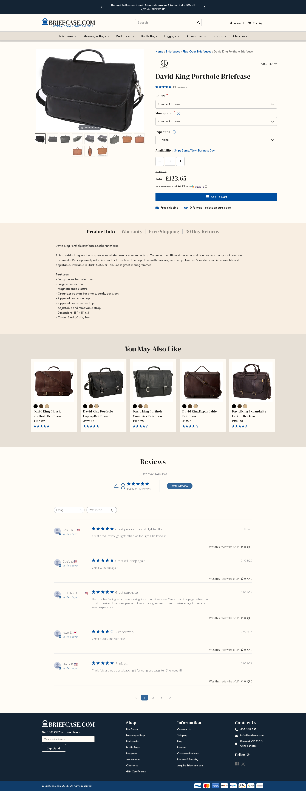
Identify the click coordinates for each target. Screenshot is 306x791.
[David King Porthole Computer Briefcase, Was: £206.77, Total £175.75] (153, 382)
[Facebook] (237, 764)
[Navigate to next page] (170, 697)
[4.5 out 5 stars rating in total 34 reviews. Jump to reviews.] (141, 426)
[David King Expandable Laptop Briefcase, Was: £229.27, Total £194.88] (252, 382)
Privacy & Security (187, 759)
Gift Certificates (136, 771)
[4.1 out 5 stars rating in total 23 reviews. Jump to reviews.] (191, 426)
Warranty (132, 231)
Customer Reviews (188, 753)
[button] (216, 186)
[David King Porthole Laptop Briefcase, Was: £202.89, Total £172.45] (103, 382)
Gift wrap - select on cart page (210, 207)
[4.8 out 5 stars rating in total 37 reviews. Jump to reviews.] (42, 426)
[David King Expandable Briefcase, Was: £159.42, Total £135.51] (202, 382)
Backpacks (123, 36)
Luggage (170, 36)
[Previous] (101, 7)
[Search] (198, 23)
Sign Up (52, 749)
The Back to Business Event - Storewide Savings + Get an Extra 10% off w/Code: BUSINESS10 (153, 7)
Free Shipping (164, 231)
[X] (243, 764)
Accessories (194, 36)
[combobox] (69, 510)
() (260, 23)
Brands (218, 36)
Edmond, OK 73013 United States (251, 743)
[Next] (204, 7)
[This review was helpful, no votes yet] (242, 547)
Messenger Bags (95, 36)
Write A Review (180, 486)
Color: (161, 96)
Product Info (101, 231)
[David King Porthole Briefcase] (40, 138)
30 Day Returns (202, 231)
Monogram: (167, 113)
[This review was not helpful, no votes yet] (248, 547)
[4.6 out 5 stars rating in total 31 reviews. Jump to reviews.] (240, 426)
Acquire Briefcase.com (190, 765)
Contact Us (184, 729)
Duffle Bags (149, 36)
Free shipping (169, 207)
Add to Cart (219, 197)
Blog (179, 741)
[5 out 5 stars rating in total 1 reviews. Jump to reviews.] (91, 426)
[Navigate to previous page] (136, 697)
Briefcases (66, 36)
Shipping (182, 735)
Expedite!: (164, 132)
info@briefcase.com (252, 735)
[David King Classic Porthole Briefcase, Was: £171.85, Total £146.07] (54, 382)
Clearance (240, 36)
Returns (181, 747)
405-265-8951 (248, 729)
